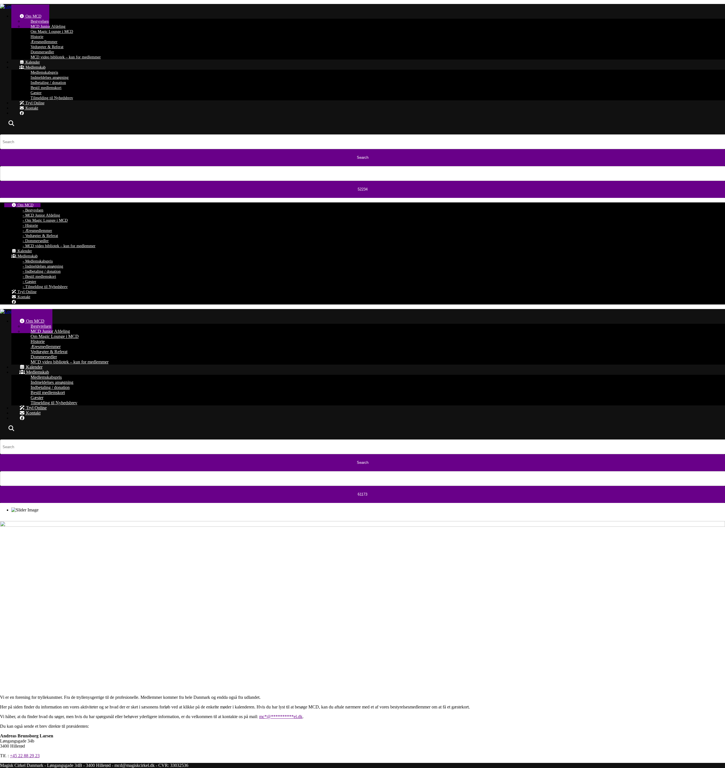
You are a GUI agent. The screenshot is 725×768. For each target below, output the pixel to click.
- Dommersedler (36, 241)
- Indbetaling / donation (42, 271)
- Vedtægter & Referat (40, 236)
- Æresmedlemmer (37, 231)
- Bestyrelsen (33, 210)
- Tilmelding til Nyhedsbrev (45, 287)
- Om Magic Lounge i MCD (45, 220)
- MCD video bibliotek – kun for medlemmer (59, 246)
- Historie (30, 225)
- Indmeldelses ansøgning (43, 266)
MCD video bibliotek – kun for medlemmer (66, 57)
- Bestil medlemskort (39, 276)
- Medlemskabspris (38, 261)
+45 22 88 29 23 (25, 755)
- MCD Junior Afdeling (41, 215)
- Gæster (29, 282)
